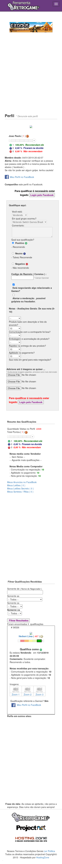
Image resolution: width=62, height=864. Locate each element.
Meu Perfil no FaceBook (22, 177)
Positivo (19, 243)
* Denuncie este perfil (27, 116)
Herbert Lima (26, 636)
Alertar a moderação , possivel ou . (28, 300)
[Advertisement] (31, 79)
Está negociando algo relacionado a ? (31, 289)
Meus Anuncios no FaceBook (22, 482)
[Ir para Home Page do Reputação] (23, 5)
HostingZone (42, 857)
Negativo (19, 263)
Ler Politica (49, 851)
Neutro (18, 253)
